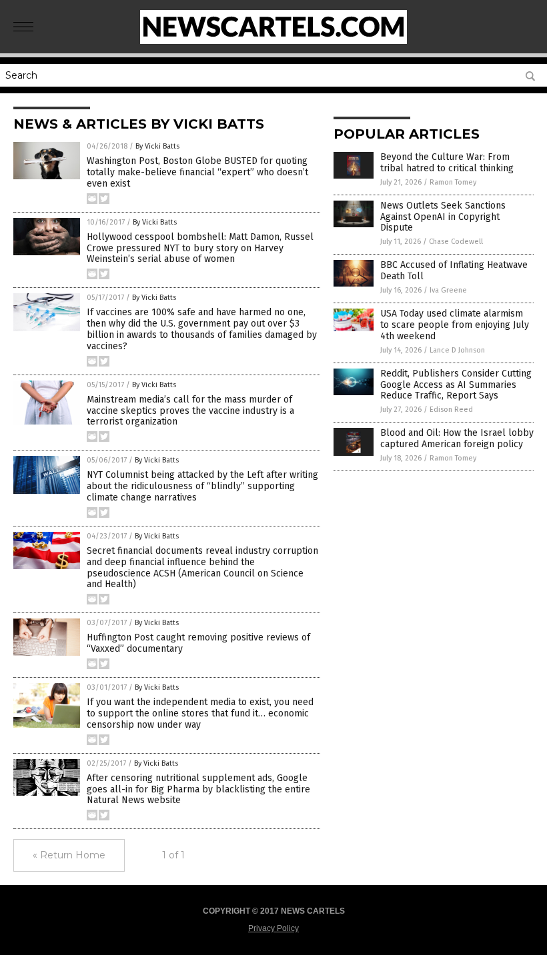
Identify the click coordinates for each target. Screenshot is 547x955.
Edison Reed (451, 409)
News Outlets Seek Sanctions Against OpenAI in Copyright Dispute (443, 217)
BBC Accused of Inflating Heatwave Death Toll (454, 270)
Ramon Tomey (453, 182)
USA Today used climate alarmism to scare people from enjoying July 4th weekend (454, 325)
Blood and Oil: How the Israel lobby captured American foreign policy (457, 438)
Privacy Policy (273, 928)
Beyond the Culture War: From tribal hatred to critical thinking (447, 162)
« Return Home (69, 855)
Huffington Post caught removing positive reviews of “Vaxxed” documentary (198, 643)
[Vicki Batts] (273, 41)
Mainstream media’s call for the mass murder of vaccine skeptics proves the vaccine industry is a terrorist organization (190, 411)
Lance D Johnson (457, 350)
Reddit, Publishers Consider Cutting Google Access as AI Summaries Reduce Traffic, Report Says (456, 385)
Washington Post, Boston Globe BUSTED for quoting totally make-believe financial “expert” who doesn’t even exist (197, 172)
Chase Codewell (456, 241)
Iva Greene (448, 290)
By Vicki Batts (157, 146)
